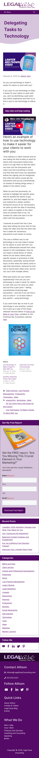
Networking (7, 596)
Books (6, 738)
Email (8, 498)
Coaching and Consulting (14, 733)
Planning (5, 599)
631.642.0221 (12, 678)
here (5, 320)
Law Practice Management (13, 582)
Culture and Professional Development (18, 571)
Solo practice (7, 614)
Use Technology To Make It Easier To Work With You (9, 367)
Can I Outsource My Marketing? (15, 533)
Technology (8, 397)
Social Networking (9, 610)
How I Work (9, 728)
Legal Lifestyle (8, 585)
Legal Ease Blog (10, 708)
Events (7, 711)
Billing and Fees (8, 564)
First (4, 484)
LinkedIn (5, 592)
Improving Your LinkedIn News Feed (17, 550)
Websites (6, 628)
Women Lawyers (9, 632)
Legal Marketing (9, 589)
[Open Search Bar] (34, 12)
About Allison (9, 703)
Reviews (5, 607)
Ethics (4, 578)
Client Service (11, 391)
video (16, 397)
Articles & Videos (11, 706)
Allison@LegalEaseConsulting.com (21, 672)
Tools (4, 621)
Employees (6, 575)
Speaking (8, 736)
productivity (11, 400)
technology (21, 400)
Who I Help (8, 725)
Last (3, 493)
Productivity (20, 394)
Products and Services (13, 731)
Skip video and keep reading (17, 111)
